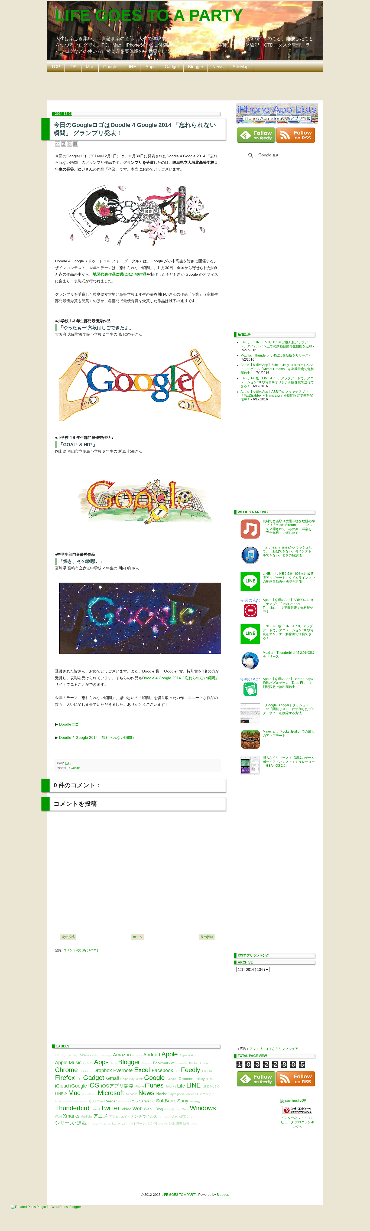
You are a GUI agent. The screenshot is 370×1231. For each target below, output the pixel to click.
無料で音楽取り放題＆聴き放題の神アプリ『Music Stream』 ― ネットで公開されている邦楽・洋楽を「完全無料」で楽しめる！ (289, 527)
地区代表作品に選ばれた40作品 (120, 274)
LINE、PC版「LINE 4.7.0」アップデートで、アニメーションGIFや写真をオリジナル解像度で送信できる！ (277, 382)
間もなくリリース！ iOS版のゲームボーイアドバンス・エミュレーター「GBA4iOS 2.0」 (289, 762)
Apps (150, 66)
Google (110, 66)
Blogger (195, 66)
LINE (131, 66)
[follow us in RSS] (295, 141)
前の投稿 (206, 937)
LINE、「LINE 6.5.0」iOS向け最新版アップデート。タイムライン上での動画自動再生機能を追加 (276, 344)
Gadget (172, 66)
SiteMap (241, 66)
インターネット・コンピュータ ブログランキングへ (297, 1122)
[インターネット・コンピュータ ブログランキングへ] (297, 1113)
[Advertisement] (186, 85)
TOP (55, 66)
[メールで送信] (57, 144)
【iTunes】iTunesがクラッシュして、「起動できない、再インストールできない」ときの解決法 (289, 551)
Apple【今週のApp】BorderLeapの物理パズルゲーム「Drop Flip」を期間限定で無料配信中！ (288, 683)
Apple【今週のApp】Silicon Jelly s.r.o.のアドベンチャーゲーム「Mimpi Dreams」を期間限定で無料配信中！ (277, 369)
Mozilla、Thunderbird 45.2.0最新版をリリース (275, 355)
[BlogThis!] (63, 144)
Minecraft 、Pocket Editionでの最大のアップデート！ (288, 733)
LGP (303, 1100)
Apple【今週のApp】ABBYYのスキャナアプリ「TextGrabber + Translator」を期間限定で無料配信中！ (277, 395)
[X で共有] (69, 144)
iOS (73, 66)
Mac (90, 66)
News (217, 66)
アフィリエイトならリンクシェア (273, 1049)
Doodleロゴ (69, 724)
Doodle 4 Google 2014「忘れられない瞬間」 (180, 678)
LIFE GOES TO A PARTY (149, 15)
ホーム (137, 937)
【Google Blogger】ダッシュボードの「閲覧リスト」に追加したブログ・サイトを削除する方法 (289, 709)
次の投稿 (68, 937)
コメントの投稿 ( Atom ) (80, 950)
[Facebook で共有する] (75, 144)
